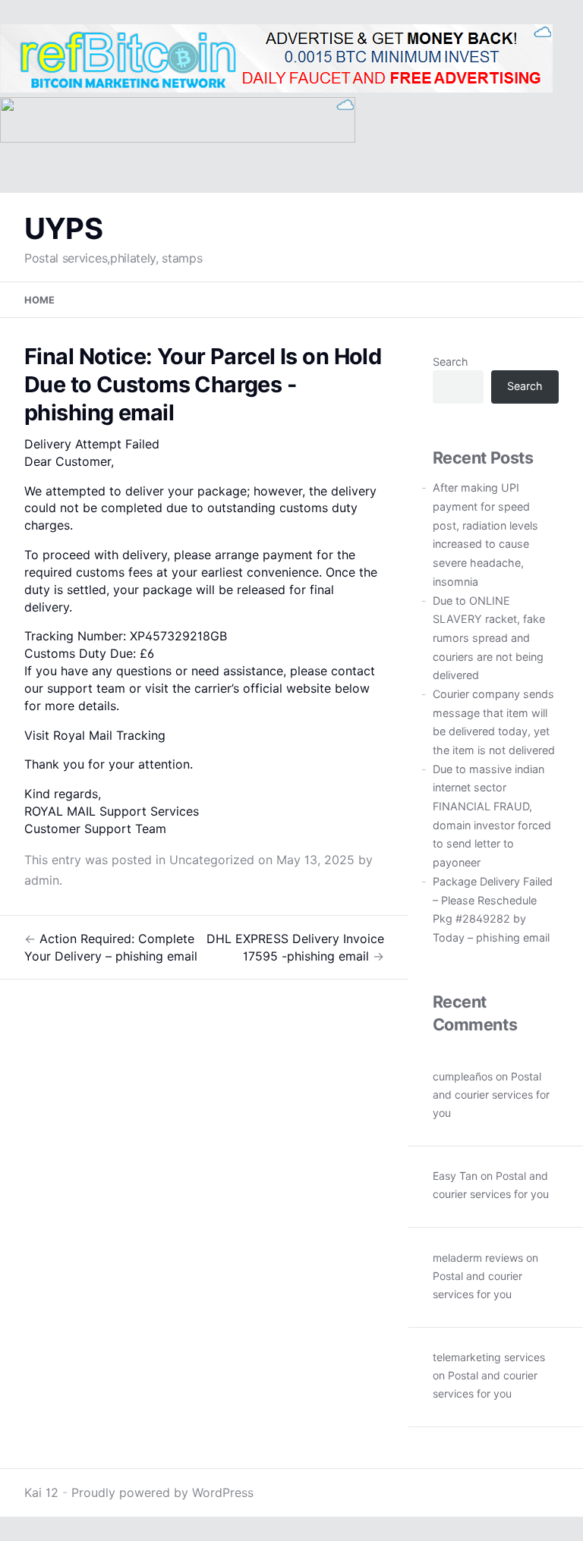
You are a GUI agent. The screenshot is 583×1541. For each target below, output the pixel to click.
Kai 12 (41, 1492)
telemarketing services (489, 1357)
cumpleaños (463, 1076)
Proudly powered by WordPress (162, 1492)
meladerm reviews (478, 1257)
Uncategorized (211, 859)
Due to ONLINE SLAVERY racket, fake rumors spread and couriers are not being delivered (489, 638)
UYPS (63, 228)
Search (450, 361)
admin (41, 880)
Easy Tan (455, 1175)
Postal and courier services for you (491, 1094)
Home (39, 300)
